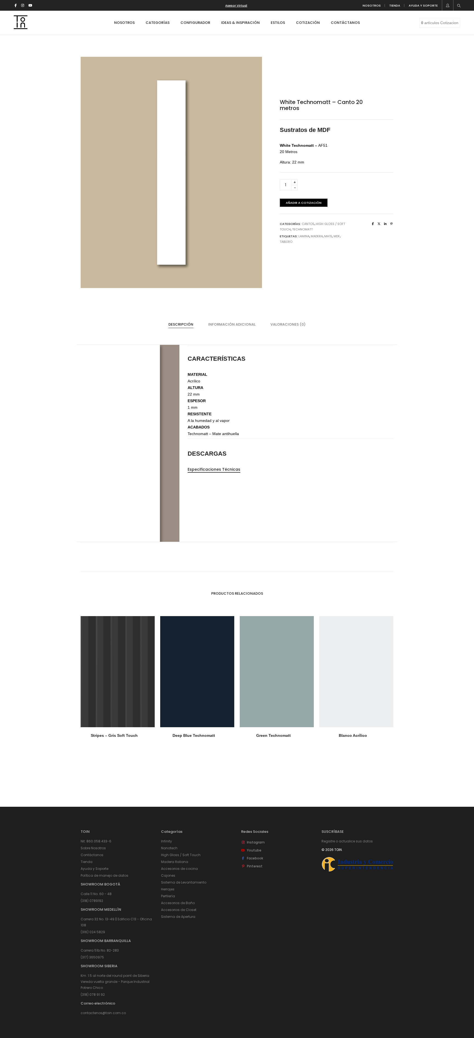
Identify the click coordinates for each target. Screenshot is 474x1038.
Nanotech (169, 848)
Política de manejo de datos (104, 875)
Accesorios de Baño (178, 903)
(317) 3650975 (92, 957)
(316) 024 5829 (93, 932)
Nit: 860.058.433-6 (96, 841)
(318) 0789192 (92, 900)
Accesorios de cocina (179, 868)
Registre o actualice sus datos (347, 841)
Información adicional (232, 324)
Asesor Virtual (236, 5)
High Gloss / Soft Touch (181, 855)
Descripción (180, 324)
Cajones (168, 875)
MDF (337, 236)
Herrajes (167, 889)
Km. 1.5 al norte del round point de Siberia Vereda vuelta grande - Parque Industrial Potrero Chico (115, 981)
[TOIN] (20, 27)
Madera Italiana (174, 861)
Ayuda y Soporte (94, 868)
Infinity (166, 841)
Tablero (286, 241)
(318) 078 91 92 (93, 994)
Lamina (303, 236)
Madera (317, 236)
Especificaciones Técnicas (214, 469)
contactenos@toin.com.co (103, 1013)
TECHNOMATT (302, 229)
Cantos (308, 224)
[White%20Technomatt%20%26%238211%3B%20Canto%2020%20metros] (373, 224)
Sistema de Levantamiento (183, 882)
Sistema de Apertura (178, 916)
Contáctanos (92, 855)
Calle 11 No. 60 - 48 (96, 894)
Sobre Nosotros (93, 848)
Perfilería (168, 896)
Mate (328, 236)
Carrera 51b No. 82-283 (100, 950)
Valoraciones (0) (288, 324)
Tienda (86, 861)
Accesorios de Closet (178, 909)
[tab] (180, 324)
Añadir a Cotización (303, 203)
